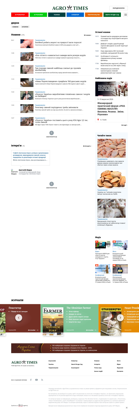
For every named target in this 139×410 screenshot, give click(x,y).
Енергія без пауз (75, 322)
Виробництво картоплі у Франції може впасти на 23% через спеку (113, 65)
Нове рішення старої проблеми (80, 319)
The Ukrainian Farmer (79, 307)
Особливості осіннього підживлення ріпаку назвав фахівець (111, 58)
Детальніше (89, 330)
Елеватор (75, 15)
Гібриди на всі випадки (19, 311)
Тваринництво (94, 15)
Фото (119, 361)
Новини (96, 361)
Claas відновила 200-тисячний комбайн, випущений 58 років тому (114, 52)
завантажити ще (51, 137)
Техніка (57, 15)
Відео (119, 364)
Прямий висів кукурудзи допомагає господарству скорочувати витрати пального (114, 38)
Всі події (124, 125)
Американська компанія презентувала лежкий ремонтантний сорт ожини (111, 71)
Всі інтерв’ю (87, 146)
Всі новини (87, 35)
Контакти (120, 371)
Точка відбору (74, 311)
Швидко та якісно (75, 314)
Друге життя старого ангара (79, 317)
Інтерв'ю (97, 364)
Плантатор (15, 307)
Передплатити (118, 8)
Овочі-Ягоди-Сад (112, 15)
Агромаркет (20, 15)
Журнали (120, 368)
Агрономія (38, 15)
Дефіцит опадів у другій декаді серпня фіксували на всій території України (114, 46)
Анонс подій (98, 371)
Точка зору (98, 368)
